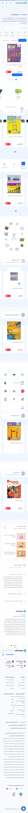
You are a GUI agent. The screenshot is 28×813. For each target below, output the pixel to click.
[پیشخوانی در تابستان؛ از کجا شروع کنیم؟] (21, 545)
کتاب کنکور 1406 (13, 728)
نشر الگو (12, 710)
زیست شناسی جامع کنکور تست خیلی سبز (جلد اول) (14, 65)
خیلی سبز (12, 696)
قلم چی (12, 699)
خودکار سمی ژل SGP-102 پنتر (17, 288)
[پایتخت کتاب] (21, 3)
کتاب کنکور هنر (21, 728)
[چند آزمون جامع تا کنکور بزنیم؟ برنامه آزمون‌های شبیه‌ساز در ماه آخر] (21, 553)
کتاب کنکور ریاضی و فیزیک (11, 722)
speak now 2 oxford (19, 501)
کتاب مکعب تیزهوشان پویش (17, 342)
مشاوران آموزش (11, 713)
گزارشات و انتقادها (21, 685)
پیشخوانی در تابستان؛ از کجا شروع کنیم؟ (10, 544)
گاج (13, 708)
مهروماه (12, 705)
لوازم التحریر (18, 97)
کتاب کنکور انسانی (21, 725)
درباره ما (23, 680)
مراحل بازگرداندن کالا (10, 680)
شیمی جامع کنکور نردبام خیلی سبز (16, 443)
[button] (24, 61)
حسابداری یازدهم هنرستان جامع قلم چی (15, 196)
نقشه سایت (12, 688)
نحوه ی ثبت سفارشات (10, 682)
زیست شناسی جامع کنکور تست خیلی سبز (20, 697)
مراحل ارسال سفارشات (10, 685)
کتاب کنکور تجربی (12, 725)
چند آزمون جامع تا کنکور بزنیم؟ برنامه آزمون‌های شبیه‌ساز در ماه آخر (10, 553)
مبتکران (12, 702)
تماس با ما (23, 688)
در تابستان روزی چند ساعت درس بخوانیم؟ (10, 536)
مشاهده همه (23, 168)
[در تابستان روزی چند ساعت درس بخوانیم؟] (21, 536)
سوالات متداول (22, 682)
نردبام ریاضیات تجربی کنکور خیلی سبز (16, 137)
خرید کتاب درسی (22, 631)
